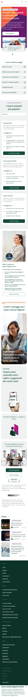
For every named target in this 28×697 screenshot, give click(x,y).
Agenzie (4, 634)
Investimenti (5, 576)
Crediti (4, 573)
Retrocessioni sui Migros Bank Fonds (11, 637)
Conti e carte (5, 595)
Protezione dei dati (6, 668)
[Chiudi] (26, 686)
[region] (14, 691)
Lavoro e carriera (6, 609)
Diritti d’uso (5, 676)
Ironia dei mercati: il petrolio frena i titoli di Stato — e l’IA (18, 535)
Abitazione (5, 653)
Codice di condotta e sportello (10, 617)
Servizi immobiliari (7, 592)
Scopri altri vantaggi (14, 188)
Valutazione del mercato (8, 645)
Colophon (4, 673)
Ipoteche (4, 570)
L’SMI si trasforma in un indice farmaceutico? (17, 524)
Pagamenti (5, 656)
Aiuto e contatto (6, 625)
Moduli (4, 628)
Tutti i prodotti (6, 581)
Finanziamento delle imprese (9, 589)
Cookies (4, 679)
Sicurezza (4, 631)
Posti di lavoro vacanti (8, 612)
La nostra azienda (6, 603)
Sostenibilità (5, 659)
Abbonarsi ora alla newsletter (9, 662)
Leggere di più (14, 695)
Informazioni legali (6, 671)
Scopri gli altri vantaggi (14, 153)
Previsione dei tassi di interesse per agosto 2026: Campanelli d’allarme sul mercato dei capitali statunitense (17, 550)
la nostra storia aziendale (8, 606)
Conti (3, 567)
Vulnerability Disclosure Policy (10, 614)
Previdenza (5, 579)
